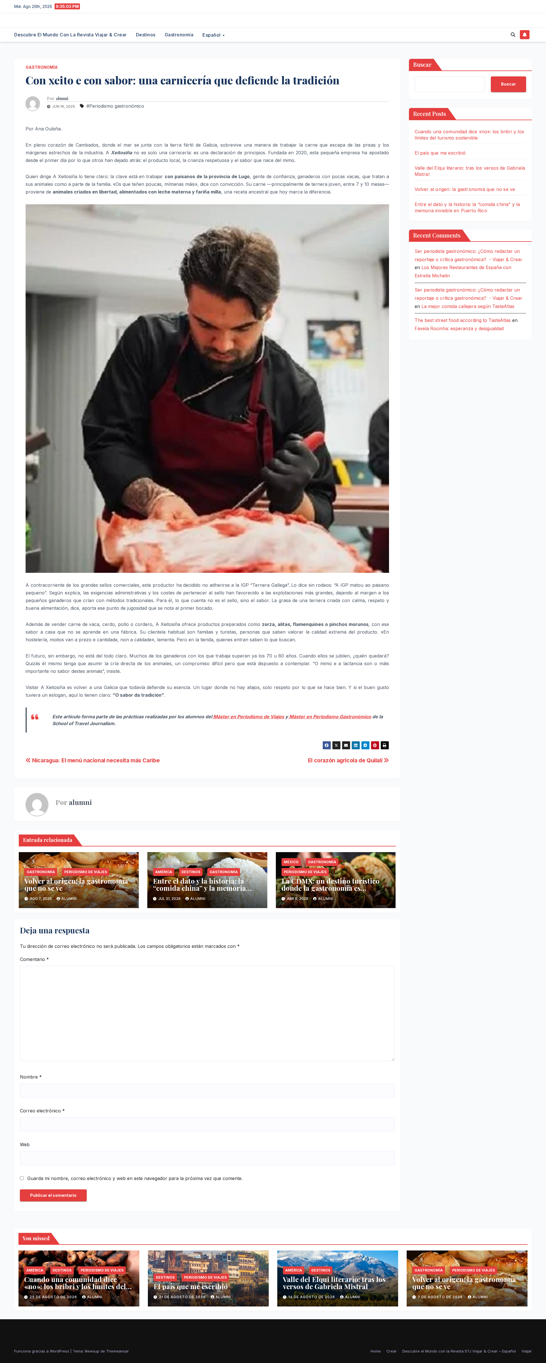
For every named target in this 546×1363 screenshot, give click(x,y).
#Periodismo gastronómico (115, 106)
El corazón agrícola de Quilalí (346, 760)
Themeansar (117, 1351)
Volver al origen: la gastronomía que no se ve (76, 884)
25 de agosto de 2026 (54, 1297)
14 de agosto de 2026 (312, 1297)
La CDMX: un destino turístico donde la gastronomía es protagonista (331, 888)
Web (25, 1144)
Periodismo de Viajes (85, 872)
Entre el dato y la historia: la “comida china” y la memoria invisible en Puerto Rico (199, 888)
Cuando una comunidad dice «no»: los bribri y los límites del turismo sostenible (75, 1286)
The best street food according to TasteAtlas (463, 320)
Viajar (527, 1351)
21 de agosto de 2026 (183, 1297)
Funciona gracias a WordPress (42, 1351)
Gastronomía (179, 35)
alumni (62, 98)
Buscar (422, 64)
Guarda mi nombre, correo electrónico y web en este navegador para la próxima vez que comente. (135, 1178)
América (163, 872)
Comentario (34, 959)
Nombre (31, 1077)
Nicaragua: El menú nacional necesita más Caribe (95, 760)
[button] (513, 35)
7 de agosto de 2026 (441, 1297)
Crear (391, 1351)
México (291, 862)
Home (376, 1351)
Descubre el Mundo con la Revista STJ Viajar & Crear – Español (459, 1351)
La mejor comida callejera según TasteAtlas (467, 306)
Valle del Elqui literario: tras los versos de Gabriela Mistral (334, 1283)
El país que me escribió (440, 153)
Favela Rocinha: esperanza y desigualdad (459, 328)
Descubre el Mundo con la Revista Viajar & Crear (70, 35)
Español (212, 35)
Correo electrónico (42, 1111)
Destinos (146, 35)
